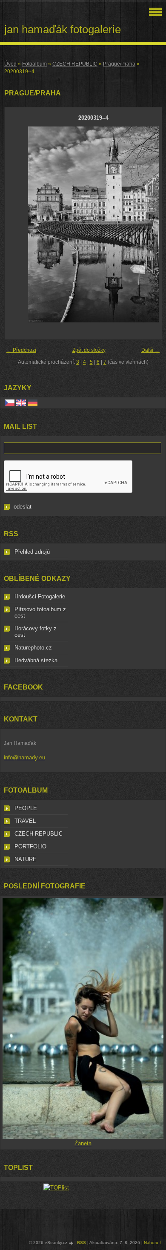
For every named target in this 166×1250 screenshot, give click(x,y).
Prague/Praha (119, 64)
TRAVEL (25, 821)
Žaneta (83, 1143)
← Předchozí (21, 350)
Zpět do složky (89, 350)
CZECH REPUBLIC (74, 64)
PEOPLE (25, 808)
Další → (150, 350)
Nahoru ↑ (153, 1242)
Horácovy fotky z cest (35, 631)
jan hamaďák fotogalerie (62, 29)
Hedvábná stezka (35, 660)
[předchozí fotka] (18, 224)
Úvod (10, 64)
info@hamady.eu (24, 757)
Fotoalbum (34, 64)
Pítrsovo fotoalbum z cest (40, 612)
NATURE (25, 859)
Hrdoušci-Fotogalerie (39, 596)
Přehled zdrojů (32, 552)
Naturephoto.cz (33, 647)
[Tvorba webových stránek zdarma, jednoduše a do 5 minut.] (71, 1243)
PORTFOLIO (30, 846)
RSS (81, 1242)
